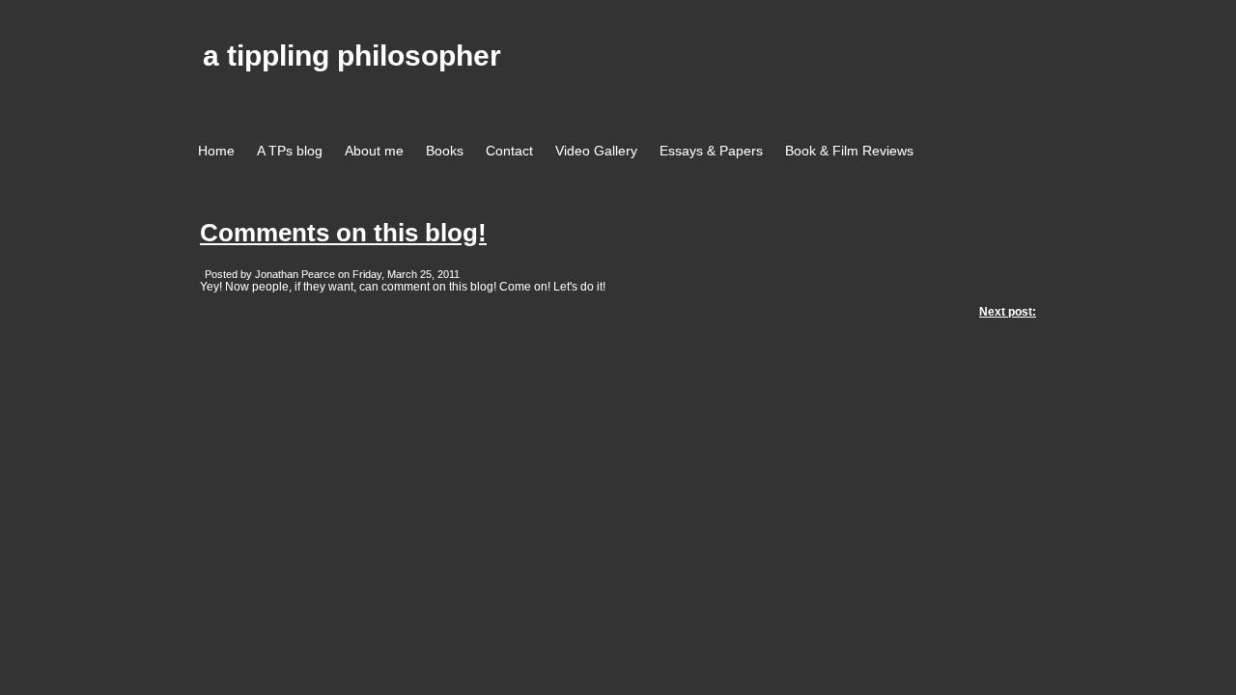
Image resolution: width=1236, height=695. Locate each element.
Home (216, 150)
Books (445, 150)
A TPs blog (290, 150)
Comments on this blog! (343, 232)
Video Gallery (596, 150)
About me (374, 150)
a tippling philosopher (352, 55)
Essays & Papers (711, 150)
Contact (509, 150)
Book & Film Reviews (849, 150)
